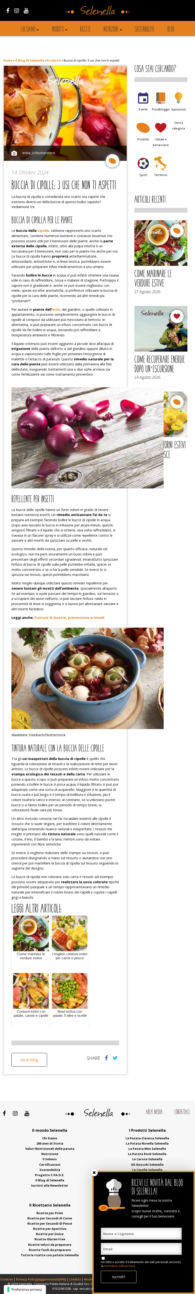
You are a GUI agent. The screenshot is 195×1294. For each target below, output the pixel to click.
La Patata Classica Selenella (147, 1138)
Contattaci (182, 1112)
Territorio (160, 175)
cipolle (43, 230)
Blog (170, 30)
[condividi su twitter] (114, 1058)
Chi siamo (28, 30)
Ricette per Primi (49, 1213)
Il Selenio (50, 1159)
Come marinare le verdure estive (153, 279)
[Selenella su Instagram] (17, 10)
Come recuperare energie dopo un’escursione (159, 365)
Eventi (143, 109)
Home (7, 60)
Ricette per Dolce (49, 1234)
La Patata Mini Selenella (147, 1148)
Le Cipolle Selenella (147, 1170)
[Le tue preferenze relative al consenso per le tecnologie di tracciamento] (25, 1289)
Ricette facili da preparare (50, 1250)
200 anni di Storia (49, 1143)
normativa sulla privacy (119, 1266)
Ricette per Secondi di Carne (49, 1218)
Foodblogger (161, 109)
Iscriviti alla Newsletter (49, 1185)
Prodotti (58, 30)
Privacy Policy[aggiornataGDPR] (41, 1279)
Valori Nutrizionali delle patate (49, 1148)
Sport (143, 175)
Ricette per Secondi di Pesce (49, 1223)
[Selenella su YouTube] (26, 10)
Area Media (154, 1112)
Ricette (85, 30)
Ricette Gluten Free (49, 1239)
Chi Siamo (49, 1138)
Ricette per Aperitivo (50, 1229)
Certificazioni (49, 1164)
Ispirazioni (178, 109)
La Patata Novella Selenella (147, 1143)
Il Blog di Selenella (29, 60)
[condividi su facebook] (106, 1058)
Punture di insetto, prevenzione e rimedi (69, 617)
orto (56, 309)
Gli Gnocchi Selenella (147, 1164)
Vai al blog (29, 1059)
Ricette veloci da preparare (49, 1244)
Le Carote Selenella (147, 1159)
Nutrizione (111, 30)
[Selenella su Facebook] (8, 10)
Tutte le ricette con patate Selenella (50, 1255)
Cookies (6, 1279)
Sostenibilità (144, 30)
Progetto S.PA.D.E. (49, 1175)
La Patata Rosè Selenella (147, 1154)
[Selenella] (97, 10)
